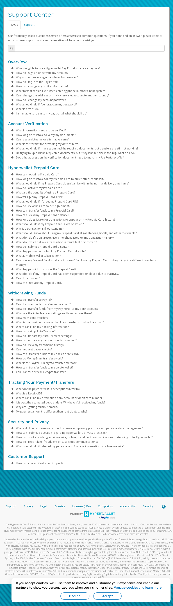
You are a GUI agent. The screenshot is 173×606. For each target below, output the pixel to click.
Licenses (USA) (81, 506)
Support (29, 25)
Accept (107, 596)
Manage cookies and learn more (138, 587)
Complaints (105, 506)
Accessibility (128, 506)
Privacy (28, 506)
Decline (74, 596)
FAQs (14, 25)
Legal (43, 506)
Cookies (60, 506)
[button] (12, 68)
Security (148, 506)
